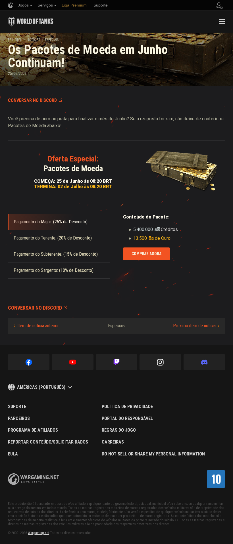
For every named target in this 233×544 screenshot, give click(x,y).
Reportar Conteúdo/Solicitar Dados (48, 442)
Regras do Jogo (119, 430)
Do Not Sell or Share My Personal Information (153, 454)
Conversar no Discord (32, 100)
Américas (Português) (41, 387)
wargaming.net (33, 479)
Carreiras (113, 442)
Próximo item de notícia (194, 325)
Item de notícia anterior (38, 325)
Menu (221, 21)
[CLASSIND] (216, 479)
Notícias (33, 40)
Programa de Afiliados (33, 430)
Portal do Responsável (127, 418)
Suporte (17, 406)
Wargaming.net (38, 533)
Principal (15, 40)
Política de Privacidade (127, 406)
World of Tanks (30, 21)
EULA (13, 454)
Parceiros (19, 418)
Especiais (52, 40)
